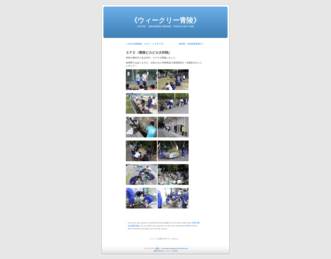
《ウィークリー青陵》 (165, 20)
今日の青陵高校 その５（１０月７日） (146, 44)
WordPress (183, 248)
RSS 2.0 (189, 226)
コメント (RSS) (171, 251)
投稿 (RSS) (158, 251)
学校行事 (196, 223)
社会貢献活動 (133, 226)
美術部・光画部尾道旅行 (190, 44)
